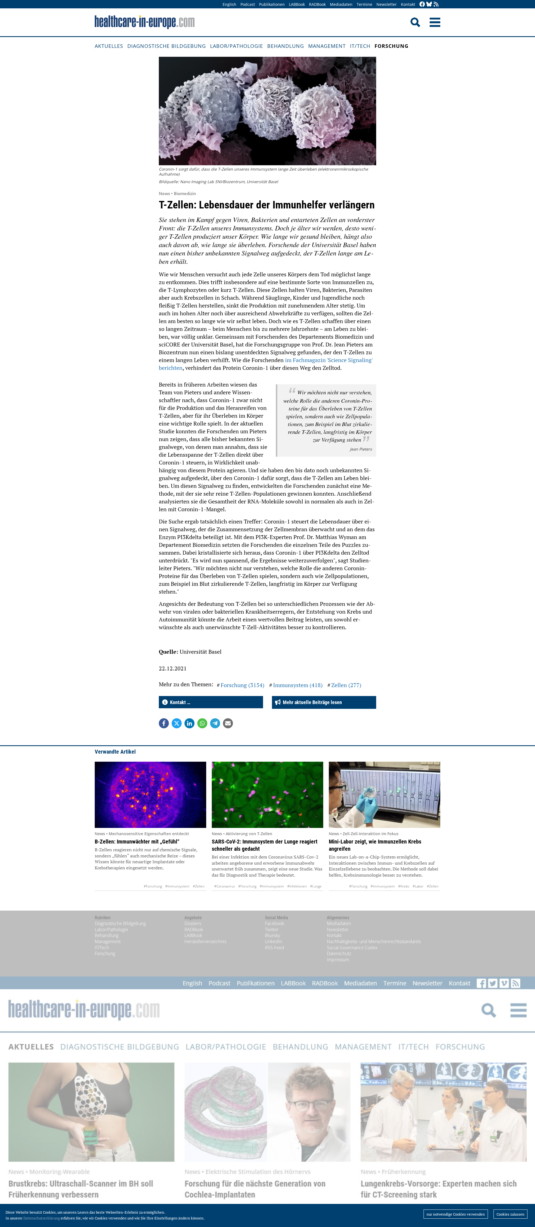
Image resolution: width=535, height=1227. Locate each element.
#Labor (418, 886)
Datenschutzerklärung (41, 1218)
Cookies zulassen (510, 1214)
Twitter (272, 929)
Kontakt (408, 4)
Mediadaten (341, 4)
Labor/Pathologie (236, 46)
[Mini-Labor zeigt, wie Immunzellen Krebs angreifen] (384, 795)
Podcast (247, 4)
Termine (364, 4)
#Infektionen (297, 886)
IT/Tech (360, 46)
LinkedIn (273, 941)
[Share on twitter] (177, 723)
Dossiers (192, 923)
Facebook (274, 923)
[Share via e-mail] (228, 723)
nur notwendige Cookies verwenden (456, 1214)
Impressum (338, 959)
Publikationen (272, 4)
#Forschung (153, 886)
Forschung (391, 46)
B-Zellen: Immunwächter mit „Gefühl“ (137, 841)
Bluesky (272, 935)
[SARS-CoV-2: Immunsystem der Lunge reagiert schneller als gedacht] (267, 795)
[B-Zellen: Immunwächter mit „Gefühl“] (150, 795)
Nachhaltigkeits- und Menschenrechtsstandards (374, 941)
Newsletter (386, 4)
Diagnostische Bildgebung (166, 46)
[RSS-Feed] (436, 4)
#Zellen (199, 886)
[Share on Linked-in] (189, 723)
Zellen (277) (346, 685)
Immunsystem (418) (298, 685)
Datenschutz (339, 953)
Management (327, 46)
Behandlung (285, 46)
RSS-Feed (274, 948)
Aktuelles (109, 46)
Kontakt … (179, 702)
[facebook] (422, 4)
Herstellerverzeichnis (205, 941)
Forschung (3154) (242, 685)
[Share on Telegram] (215, 723)
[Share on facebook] (164, 723)
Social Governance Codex (352, 948)
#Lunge (316, 886)
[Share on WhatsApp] (202, 723)
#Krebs (403, 886)
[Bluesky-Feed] (429, 4)
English (229, 4)
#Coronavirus (224, 886)
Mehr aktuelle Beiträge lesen (311, 702)
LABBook (297, 4)
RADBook (317, 4)
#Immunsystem (177, 886)
